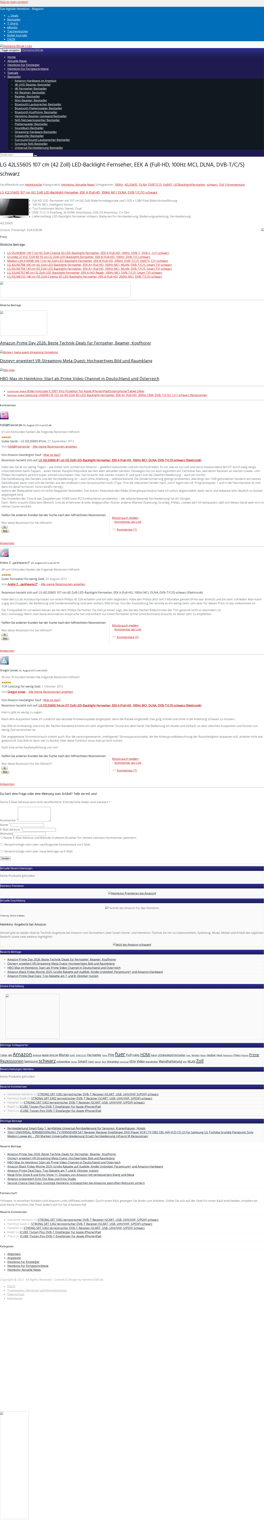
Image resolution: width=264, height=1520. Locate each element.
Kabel (154, 1055)
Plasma (245, 1055)
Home (12, 57)
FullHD (167, 185)
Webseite (6, 834)
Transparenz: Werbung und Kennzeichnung (36, 1290)
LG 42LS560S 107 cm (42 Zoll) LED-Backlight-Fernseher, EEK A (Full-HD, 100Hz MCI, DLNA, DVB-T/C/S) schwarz (78, 192)
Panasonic (228, 1055)
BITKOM (54, 1055)
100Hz (119, 185)
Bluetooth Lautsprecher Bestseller (38, 104)
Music (203, 1055)
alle (10, 1055)
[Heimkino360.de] (16, 46)
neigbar (211, 1055)
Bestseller (14, 20)
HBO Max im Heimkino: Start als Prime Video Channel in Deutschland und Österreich (79, 379)
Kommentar (9, 820)
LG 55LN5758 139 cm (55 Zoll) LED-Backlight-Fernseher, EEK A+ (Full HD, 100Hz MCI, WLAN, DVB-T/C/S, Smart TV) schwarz (89, 269)
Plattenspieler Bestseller (31, 124)
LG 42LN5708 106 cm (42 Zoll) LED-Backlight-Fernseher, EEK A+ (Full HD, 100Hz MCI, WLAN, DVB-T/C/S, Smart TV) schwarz (89, 265)
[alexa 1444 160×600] (14, 1518)
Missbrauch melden (125, 518)
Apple (45, 1055)
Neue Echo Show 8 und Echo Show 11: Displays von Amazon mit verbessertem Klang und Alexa (70, 1175)
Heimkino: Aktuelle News (78, 185)
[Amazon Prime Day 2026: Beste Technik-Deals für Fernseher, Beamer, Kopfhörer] (23, 334)
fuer (120, 1054)
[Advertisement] (14, 1357)
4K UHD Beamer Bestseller (33, 85)
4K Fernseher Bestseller (31, 89)
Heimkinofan (33, 185)
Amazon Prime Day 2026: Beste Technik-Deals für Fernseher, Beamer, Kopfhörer (75, 343)
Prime (254, 1054)
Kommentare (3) (127, 637)
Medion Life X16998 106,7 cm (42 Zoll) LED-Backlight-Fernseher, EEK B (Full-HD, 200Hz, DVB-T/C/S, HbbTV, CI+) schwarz (87, 261)
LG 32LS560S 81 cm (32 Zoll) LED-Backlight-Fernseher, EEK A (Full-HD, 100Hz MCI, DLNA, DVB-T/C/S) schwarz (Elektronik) (120, 460)
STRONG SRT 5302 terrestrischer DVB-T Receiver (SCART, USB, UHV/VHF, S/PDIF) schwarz (98, 1094)
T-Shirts (12, 23)
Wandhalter (151, 1061)
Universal (124, 1061)
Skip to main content (14, 2)
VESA (132, 1061)
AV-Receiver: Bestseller (30, 92)
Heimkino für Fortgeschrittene (28, 69)
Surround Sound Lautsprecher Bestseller (42, 140)
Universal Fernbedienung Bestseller (39, 148)
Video (141, 1061)
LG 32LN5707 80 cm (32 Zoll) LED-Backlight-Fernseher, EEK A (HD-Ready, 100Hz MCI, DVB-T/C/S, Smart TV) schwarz (84, 273)
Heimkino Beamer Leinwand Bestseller (41, 116)
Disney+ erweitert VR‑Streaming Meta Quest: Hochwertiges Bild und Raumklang (76, 361)
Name (5, 825)
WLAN (191, 1061)
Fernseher (94, 1055)
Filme (104, 1055)
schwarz (212, 185)
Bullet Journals (17, 35)
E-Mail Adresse (11, 829)
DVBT (72, 1055)
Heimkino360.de (32, 50)
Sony (91, 1061)
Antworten (7, 543)
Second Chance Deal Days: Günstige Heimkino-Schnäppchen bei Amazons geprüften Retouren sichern (76, 1183)
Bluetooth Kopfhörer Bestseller (36, 112)
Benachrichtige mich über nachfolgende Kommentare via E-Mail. (47, 844)
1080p (3, 1055)
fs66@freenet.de (19, 447)
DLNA (143, 185)
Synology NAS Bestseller (31, 144)
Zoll (221, 185)
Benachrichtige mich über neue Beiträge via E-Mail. (38, 851)
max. (188, 1055)
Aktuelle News (17, 61)
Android (37, 1055)
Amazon (22, 1054)
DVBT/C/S (155, 185)
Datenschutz (15, 1294)
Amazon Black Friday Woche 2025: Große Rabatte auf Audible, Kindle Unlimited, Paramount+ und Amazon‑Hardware (85, 972)
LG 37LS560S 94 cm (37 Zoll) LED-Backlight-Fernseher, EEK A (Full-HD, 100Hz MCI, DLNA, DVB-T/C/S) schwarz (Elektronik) (120, 705)
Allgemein (14, 1254)
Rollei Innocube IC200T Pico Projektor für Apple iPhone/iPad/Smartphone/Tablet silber (76, 391)
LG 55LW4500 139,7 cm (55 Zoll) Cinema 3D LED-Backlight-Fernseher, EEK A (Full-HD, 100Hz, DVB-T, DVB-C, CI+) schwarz (88, 253)
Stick (104, 1062)
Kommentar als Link (127, 522)
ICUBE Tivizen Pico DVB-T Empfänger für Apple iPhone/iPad (60, 1107)
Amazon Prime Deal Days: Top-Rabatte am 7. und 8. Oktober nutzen (52, 976)
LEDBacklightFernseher (189, 185)
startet (98, 1061)
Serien (74, 1061)
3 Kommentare (235, 185)
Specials (13, 73)
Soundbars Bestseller (29, 128)
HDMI (145, 1054)
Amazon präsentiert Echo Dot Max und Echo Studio (41, 1179)
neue (219, 1055)
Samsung (31, 1061)
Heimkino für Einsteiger (24, 65)
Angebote (14, 1258)
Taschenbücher (17, 31)
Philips (237, 1055)
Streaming (113, 1061)
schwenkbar (63, 1061)
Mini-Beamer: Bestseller (31, 100)
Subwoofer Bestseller (29, 136)
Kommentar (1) (127, 530)
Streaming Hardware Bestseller (36, 132)
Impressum (14, 1298)
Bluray (64, 1054)
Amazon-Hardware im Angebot (35, 81)
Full (129, 1055)
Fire (111, 1054)
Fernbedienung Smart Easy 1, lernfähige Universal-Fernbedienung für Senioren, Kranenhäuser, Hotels (76, 1128)
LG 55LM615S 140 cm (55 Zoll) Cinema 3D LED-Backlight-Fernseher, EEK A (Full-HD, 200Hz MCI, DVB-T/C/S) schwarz (84, 277)
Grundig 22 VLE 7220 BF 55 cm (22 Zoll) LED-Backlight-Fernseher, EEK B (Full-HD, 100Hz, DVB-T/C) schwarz (78, 257)
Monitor (196, 1055)
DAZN (11, 39)
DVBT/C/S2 (81, 1055)
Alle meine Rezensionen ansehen (55, 447)
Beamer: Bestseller (27, 96)
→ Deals (12, 16)
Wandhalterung (170, 1061)
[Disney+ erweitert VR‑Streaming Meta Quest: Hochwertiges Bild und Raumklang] (29, 352)
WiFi (185, 1061)
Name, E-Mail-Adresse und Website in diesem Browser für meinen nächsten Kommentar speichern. (70, 838)
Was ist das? (52, 455)
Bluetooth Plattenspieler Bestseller (38, 108)
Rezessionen (12, 1061)
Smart (82, 1061)
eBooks (12, 27)
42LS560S (130, 185)
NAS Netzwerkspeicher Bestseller (37, 120)
